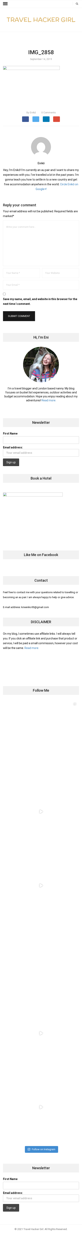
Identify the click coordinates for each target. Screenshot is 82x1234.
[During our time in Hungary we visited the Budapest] (41, 1107)
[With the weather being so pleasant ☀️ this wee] (41, 738)
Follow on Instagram (43, 1149)
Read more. (49, 400)
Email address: (13, 447)
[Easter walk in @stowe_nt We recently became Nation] (41, 959)
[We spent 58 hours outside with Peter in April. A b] (41, 812)
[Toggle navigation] (5, 4)
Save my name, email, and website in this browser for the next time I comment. (40, 301)
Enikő (31, 112)
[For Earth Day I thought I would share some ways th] (41, 885)
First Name (10, 433)
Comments (48, 112)
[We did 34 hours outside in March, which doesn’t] (41, 1033)
